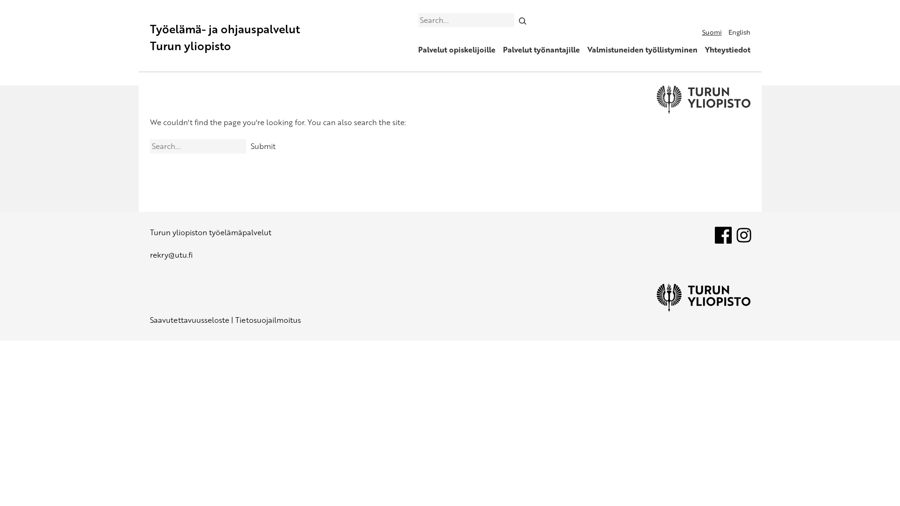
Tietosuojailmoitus (268, 320)
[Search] (522, 20)
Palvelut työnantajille (541, 49)
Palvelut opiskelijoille (456, 49)
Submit (263, 146)
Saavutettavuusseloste (189, 320)
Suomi (712, 32)
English (739, 32)
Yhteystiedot (727, 49)
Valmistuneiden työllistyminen (642, 49)
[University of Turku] (703, 308)
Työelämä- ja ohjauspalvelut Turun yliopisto (225, 37)
